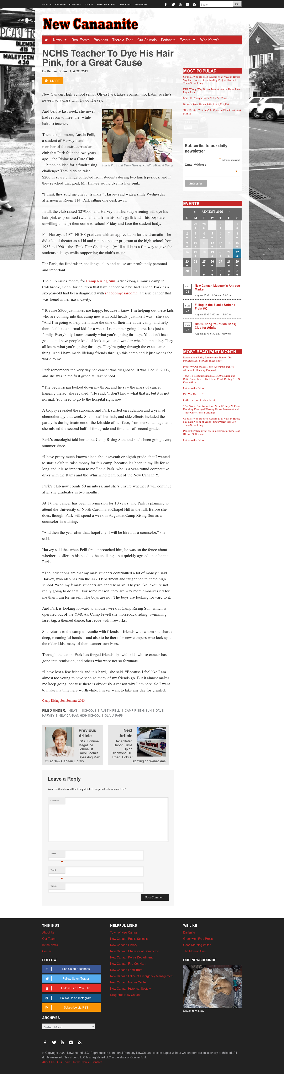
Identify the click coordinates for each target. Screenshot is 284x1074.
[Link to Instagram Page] (187, 4)
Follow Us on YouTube (76, 988)
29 (237, 261)
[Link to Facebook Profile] (166, 4)
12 (212, 242)
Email (57, 871)
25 (204, 261)
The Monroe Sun (194, 951)
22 (237, 252)
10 (195, 242)
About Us (47, 4)
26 (212, 261)
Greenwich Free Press (198, 938)
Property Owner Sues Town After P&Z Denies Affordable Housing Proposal (208, 368)
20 (220, 252)
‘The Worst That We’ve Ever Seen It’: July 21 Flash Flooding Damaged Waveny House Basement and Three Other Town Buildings (211, 409)
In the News (75, 4)
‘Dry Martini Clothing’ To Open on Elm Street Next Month (212, 111)
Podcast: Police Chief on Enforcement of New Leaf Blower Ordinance (211, 432)
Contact (89, 4)
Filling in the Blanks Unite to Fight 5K (215, 306)
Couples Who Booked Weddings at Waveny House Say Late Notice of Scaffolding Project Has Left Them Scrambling (211, 80)
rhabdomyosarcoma (121, 292)
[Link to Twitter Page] (173, 4)
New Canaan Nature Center (128, 982)
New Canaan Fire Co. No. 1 (128, 963)
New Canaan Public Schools (129, 938)
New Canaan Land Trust (126, 969)
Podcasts (168, 39)
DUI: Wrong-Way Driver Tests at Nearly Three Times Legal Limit (212, 90)
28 (204, 223)
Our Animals (147, 39)
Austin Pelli (111, 710)
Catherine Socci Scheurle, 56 (199, 400)
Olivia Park (114, 715)
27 (195, 223)
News (58, 39)
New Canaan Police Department (131, 957)
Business (101, 39)
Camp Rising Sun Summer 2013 (63, 700)
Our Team (60, 4)
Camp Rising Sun (100, 280)
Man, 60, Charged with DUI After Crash (205, 98)
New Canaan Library (123, 944)
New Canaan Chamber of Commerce (134, 951)
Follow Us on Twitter (76, 978)
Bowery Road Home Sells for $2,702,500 (206, 104)
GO (237, 4)
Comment (55, 800)
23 (187, 261)
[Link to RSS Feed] (195, 4)
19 (212, 252)
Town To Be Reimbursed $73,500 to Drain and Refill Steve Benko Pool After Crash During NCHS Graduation (211, 379)
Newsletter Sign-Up (106, 4)
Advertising (125, 4)
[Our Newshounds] (212, 986)
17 (195, 252)
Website (54, 886)
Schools (89, 710)
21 (229, 252)
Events (185, 39)
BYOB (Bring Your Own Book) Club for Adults (215, 326)
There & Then (122, 39)
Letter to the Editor (194, 388)
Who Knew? (209, 39)
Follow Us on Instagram (75, 998)
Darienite (189, 932)
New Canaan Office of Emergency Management (141, 976)
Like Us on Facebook (76, 969)
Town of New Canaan (124, 932)
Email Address (211, 165)
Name (57, 854)
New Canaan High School (79, 715)
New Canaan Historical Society (130, 988)
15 (237, 242)
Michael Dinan (57, 71)
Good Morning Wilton (197, 944)
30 (220, 223)
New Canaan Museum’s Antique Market (217, 287)
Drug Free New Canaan (125, 994)
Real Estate (81, 39)
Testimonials (141, 4)
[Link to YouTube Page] (180, 4)
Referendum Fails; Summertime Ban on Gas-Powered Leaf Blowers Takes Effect (208, 359)
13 (220, 242)
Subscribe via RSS (76, 1007)
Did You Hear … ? (193, 394)
